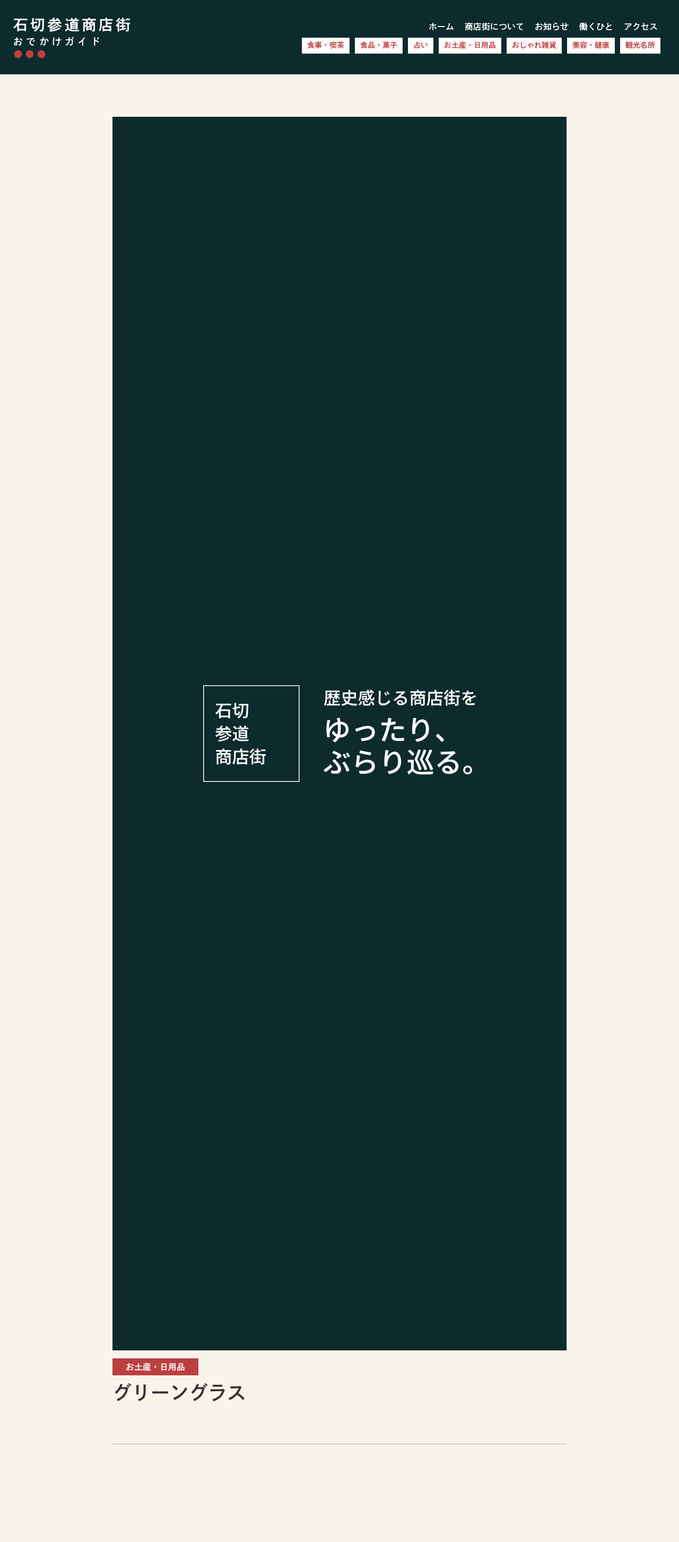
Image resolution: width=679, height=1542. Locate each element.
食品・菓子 (378, 45)
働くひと (596, 26)
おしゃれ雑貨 (534, 45)
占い (420, 45)
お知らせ (552, 26)
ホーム (441, 26)
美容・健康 (591, 45)
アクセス (641, 26)
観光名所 (640, 45)
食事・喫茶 (325, 45)
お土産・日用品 (470, 45)
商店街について (494, 26)
